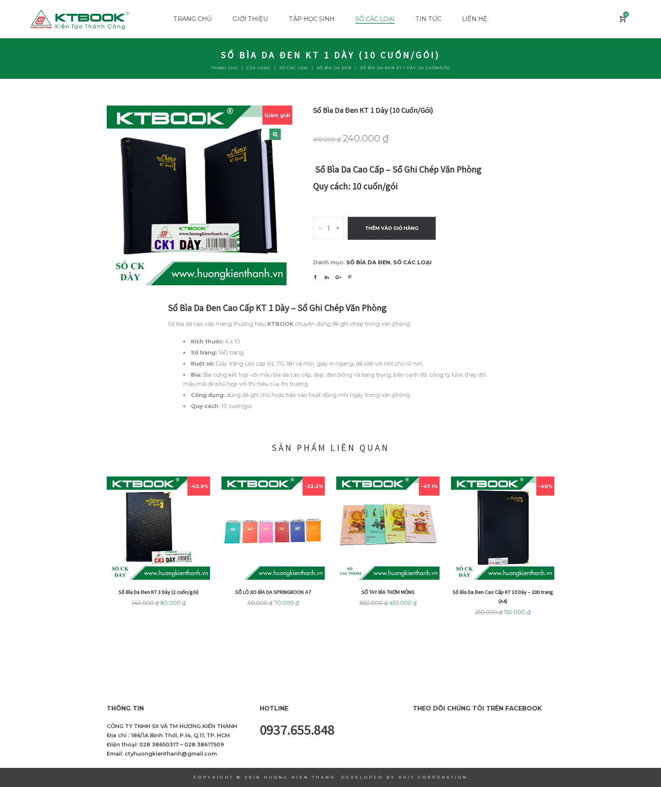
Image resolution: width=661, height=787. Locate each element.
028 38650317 (159, 744)
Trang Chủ (224, 67)
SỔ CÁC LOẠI (293, 67)
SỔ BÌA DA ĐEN (334, 67)
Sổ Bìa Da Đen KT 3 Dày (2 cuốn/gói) (159, 592)
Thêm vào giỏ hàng (391, 228)
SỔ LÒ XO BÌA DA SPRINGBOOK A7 (273, 592)
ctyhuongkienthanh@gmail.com (171, 753)
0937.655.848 (297, 729)
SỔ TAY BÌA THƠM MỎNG (388, 592)
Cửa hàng (258, 67)
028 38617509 (204, 744)
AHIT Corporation (433, 777)
